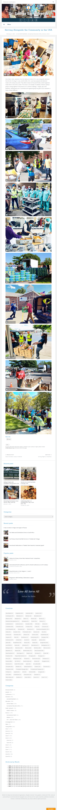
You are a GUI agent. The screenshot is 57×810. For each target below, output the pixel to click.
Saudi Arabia (27, 661)
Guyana (8, 637)
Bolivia (33, 618)
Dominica (30, 629)
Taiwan (37, 666)
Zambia (19, 677)
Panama (9, 656)
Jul (26, 766)
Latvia (17, 645)
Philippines (17, 658)
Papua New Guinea (20, 656)
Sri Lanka (36, 664)
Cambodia (9, 624)
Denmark (21, 629)
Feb (14, 766)
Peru (8, 658)
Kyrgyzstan (44, 642)
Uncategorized (8, 722)
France (8, 634)
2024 (9, 769)
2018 (9, 778)
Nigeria (29, 653)
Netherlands (27, 650)
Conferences (12, 566)
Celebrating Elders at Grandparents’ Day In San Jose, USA (27, 502)
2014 (9, 784)
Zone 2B (27, 677)
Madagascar (45, 645)
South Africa (19, 664)
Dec (38, 767)
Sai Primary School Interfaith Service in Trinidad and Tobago (24, 539)
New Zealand (39, 650)
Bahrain (28, 616)
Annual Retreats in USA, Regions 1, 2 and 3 (20, 571)
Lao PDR (9, 645)
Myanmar (9, 650)
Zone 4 (7, 738)
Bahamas (20, 616)
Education (11, 560)
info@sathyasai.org (9, 448)
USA (7, 444)
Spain (28, 664)
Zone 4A (9, 740)
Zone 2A (7, 731)
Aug (28, 766)
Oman (45, 653)
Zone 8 (9, 680)
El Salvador (27, 632)
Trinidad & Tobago (22, 669)
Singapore (45, 661)
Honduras (24, 637)
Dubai (8, 632)
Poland (26, 658)
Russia (9, 661)
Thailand (9, 669)
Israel (26, 640)
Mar (17, 766)
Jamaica (42, 640)
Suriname (9, 666)
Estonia (36, 632)
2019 (9, 777)
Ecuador (17, 632)
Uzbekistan (17, 674)
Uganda (16, 672)
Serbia (36, 661)
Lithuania (25, 645)
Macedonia (35, 645)
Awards (7, 692)
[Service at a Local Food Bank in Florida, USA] (31, 473)
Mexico (28, 648)
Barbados (37, 616)
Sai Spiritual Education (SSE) (35, 34)
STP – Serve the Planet (12, 719)
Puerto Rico (36, 658)
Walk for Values (10, 710)
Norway (37, 653)
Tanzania (46, 666)
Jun (24, 766)
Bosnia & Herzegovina (12, 621)
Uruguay (41, 672)
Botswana (25, 621)
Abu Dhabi (9, 613)
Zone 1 (48, 34)
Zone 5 (15, 579)
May (22, 766)
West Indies (9, 677)
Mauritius (19, 648)
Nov (35, 767)
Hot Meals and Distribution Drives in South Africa (21, 532)
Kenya (26, 642)
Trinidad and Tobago (37, 669)
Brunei (42, 621)
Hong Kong (34, 637)
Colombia (9, 626)
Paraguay (32, 656)
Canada (29, 624)
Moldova (37, 648)
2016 (9, 781)
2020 (9, 775)
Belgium (17, 618)
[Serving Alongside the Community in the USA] (28, 57)
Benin (26, 618)
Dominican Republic (42, 629)
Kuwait (35, 642)
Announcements (9, 690)
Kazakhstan (17, 642)
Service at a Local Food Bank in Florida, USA (28, 482)
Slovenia (9, 664)
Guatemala (44, 634)
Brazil (34, 621)
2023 (9, 770)
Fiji (44, 632)
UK (24, 672)
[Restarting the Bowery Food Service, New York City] (14, 492)
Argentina (19, 613)
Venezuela (27, 674)
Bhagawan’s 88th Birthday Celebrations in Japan (21, 577)
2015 (9, 783)
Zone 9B (7, 756)
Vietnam (37, 674)
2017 (9, 780)
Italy (34, 640)
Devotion (17, 566)
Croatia (29, 626)
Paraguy (41, 656)
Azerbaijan (9, 616)
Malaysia (9, 648)
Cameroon (19, 624)
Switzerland (27, 666)
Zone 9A (7, 754)
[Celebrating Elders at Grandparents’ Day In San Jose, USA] (31, 492)
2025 (9, 767)
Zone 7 (44, 677)
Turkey (8, 672)
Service (44, 34)
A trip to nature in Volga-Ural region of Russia (15, 527)
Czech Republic (10, 629)
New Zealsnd (10, 653)
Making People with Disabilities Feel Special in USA (11, 482)
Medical (8, 717)
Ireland (18, 640)
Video (20, 566)
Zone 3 (7, 735)
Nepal (17, 650)
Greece (35, 634)
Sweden (18, 666)
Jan (12, 766)
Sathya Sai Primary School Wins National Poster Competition (24, 558)
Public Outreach (9, 708)
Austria (38, 613)
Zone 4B (9, 742)
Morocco (47, 648)
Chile (37, 624)
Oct (33, 767)
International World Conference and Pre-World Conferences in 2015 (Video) (28, 564)
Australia (29, 613)
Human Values (10, 703)
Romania (46, 658)
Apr (19, 766)
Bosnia (41, 618)
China (44, 624)
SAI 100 (17, 661)
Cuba (37, 626)
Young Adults (8, 726)
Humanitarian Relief (11, 715)
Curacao (45, 626)
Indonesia (9, 640)
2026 (9, 766)
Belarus (9, 618)
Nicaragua (20, 653)
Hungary (45, 637)
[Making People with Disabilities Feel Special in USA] (14, 473)
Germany (17, 634)
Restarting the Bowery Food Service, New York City (11, 501)
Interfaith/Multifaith (22, 34)
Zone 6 (36, 677)
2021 (9, 773)
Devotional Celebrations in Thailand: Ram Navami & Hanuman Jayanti (26, 545)
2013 (9, 786)
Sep (31, 767)
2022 (9, 772)
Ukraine (32, 672)
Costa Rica (19, 626)
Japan (8, 642)
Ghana (26, 634)
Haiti (16, 637)
